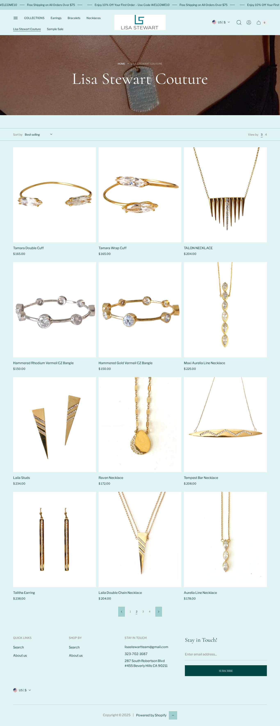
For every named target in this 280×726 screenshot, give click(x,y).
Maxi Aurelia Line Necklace (204, 363)
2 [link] (136, 611)
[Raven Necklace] (140, 424)
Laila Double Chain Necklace (120, 593)
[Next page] (158, 612)
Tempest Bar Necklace (201, 478)
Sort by (17, 134)
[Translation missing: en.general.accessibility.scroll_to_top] (173, 715)
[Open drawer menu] (15, 18)
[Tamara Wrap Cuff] (140, 194)
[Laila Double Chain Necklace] (140, 539)
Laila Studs (21, 478)
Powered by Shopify (151, 715)
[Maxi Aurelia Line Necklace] (225, 309)
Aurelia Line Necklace (200, 593)
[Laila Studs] (54, 424)
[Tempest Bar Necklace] (225, 424)
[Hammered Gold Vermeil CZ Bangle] (140, 309)
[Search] (239, 22)
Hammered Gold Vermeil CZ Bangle (126, 363)
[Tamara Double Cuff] (54, 194)
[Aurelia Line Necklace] (225, 539)
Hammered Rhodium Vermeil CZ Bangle (43, 363)
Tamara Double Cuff (28, 248)
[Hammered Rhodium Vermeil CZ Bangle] (54, 309)
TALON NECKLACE (198, 248)
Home (121, 63)
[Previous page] (121, 612)
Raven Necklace (111, 478)
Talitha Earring (24, 593)
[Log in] (248, 22)
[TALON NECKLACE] (225, 194)
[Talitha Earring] (54, 539)
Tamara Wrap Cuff (112, 248)
